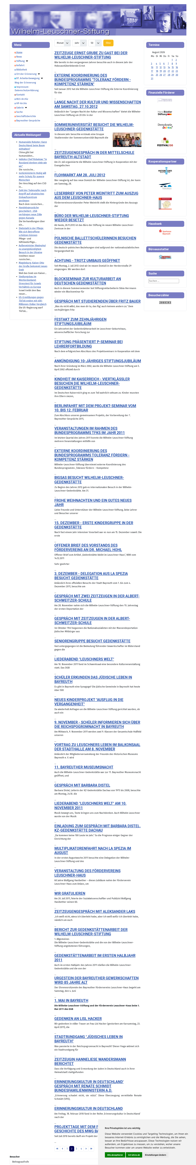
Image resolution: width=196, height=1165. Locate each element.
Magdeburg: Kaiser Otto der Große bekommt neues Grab (33, 266)
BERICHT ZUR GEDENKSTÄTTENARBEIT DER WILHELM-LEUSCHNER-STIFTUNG (91, 932)
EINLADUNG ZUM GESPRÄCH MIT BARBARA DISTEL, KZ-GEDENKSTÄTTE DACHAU (97, 828)
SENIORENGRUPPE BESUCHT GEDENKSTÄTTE (92, 641)
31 (152, 78)
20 (164, 71)
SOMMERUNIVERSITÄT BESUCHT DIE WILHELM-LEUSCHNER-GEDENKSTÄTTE (94, 127)
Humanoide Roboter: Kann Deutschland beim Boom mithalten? (33, 145)
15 (173, 67)
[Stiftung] (26, 61)
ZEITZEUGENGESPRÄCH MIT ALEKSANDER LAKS (94, 911)
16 (177, 67)
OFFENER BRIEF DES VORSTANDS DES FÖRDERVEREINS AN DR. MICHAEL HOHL (88, 547)
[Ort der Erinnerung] (38, 74)
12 (161, 67)
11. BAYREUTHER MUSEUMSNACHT (83, 767)
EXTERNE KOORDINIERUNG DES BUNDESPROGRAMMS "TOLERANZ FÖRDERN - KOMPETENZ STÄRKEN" (92, 79)
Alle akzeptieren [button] (115, 1155)
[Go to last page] (91, 1148)
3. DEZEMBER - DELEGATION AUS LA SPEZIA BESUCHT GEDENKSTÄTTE (91, 576)
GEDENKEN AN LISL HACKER (78, 1019)
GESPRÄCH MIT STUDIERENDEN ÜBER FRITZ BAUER (97, 301)
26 (161, 74)
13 (164, 67)
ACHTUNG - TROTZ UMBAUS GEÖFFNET (87, 261)
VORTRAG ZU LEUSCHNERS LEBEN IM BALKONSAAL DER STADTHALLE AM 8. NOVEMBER (97, 747)
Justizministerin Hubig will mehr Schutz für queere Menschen (32, 176)
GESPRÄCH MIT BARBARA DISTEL (82, 785)
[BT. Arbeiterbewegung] (41, 78)
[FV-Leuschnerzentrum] (165, 100)
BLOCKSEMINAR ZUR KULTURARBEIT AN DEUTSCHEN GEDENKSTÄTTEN (87, 281)
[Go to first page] (57, 1148)
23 (177, 71)
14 (169, 67)
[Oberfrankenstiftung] (165, 126)
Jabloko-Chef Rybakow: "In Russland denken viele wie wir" (33, 163)
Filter (108, 43)
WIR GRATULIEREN (69, 893)
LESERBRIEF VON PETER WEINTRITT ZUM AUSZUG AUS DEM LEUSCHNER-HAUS (96, 195)
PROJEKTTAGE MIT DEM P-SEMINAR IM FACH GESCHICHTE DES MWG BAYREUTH (92, 1129)
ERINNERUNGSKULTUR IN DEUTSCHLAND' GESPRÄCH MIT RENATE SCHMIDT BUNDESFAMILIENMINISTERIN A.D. (89, 1086)
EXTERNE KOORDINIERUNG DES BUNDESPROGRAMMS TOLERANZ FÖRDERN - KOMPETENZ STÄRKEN (92, 455)
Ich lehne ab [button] (134, 1155)
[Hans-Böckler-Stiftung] (165, 113)
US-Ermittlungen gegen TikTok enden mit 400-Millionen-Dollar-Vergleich (32, 301)
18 (157, 71)
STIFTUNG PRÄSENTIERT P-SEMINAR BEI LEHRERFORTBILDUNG (88, 344)
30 (177, 74)
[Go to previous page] (62, 1148)
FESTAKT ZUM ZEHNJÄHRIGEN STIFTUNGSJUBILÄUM (80, 321)
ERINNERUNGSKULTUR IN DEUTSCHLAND (88, 1108)
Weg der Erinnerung (25, 82)
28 (169, 74)
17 (152, 71)
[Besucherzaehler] (165, 302)
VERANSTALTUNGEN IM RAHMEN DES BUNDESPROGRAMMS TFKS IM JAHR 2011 (89, 430)
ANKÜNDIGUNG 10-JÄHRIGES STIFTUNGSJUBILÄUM (97, 361)
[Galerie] (25, 107)
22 (173, 71)
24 (152, 74)
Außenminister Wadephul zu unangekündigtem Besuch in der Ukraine (32, 249)
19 (161, 71)
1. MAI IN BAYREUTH (71, 1000)
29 (173, 74)
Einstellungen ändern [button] (155, 1155)
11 (157, 67)
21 (169, 71)
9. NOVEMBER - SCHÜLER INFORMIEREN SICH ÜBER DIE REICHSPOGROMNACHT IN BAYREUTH (97, 724)
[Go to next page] (86, 1148)
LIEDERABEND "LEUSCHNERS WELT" (84, 659)
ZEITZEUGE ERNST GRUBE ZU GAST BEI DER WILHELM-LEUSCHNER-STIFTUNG (90, 55)
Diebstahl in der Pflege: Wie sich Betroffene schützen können (31, 232)
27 (164, 74)
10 (152, 67)
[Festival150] (165, 141)
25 (157, 74)
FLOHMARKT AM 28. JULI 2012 (79, 175)
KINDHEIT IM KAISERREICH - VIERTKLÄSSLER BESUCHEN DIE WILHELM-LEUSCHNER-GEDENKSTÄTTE (92, 383)
